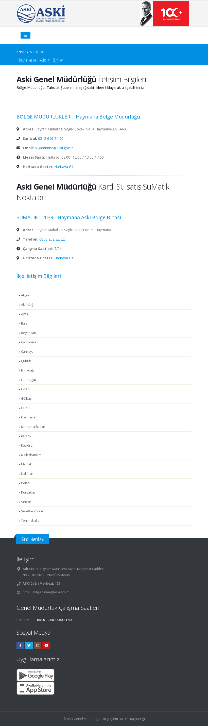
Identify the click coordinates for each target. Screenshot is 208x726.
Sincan (26, 502)
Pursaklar (28, 492)
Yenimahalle (30, 520)
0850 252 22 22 (52, 239)
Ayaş (24, 314)
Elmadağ (27, 370)
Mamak (26, 464)
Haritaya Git (64, 166)
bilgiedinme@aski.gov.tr (54, 147)
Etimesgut (28, 380)
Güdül (25, 408)
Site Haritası (32, 539)
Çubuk (26, 361)
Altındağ (27, 304)
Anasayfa (24, 52)
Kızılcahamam (31, 455)
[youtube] (46, 645)
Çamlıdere (29, 342)
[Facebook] (20, 645)
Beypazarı (28, 333)
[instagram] (37, 645)
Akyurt (25, 295)
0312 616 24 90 (50, 138)
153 (57, 583)
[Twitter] (29, 645)
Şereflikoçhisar (32, 511)
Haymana (28, 417)
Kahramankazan (33, 427)
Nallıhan (27, 473)
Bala (24, 323)
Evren (25, 389)
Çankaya (27, 351)
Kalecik (26, 436)
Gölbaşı (26, 398)
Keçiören (27, 445)
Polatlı (25, 483)
